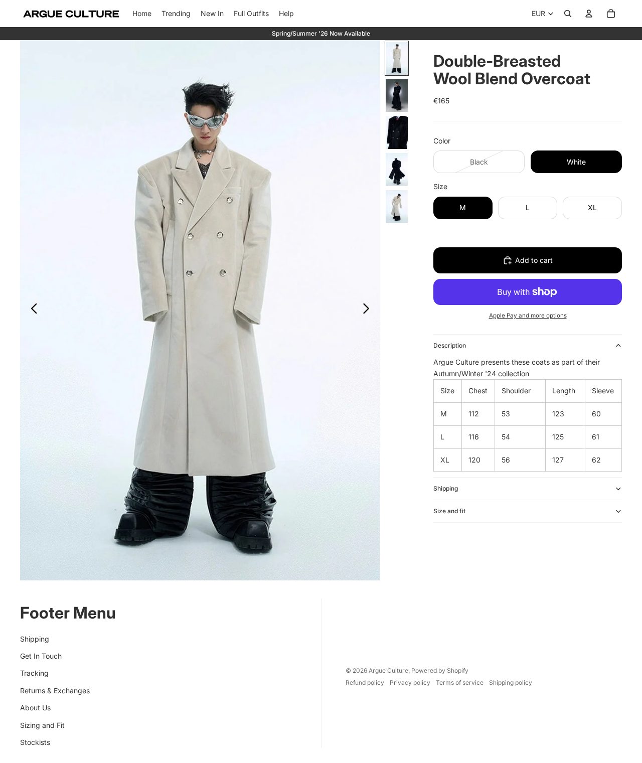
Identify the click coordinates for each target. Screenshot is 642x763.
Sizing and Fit (42, 725)
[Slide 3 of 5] (397, 132)
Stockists (35, 742)
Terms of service (460, 682)
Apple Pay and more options (528, 315)
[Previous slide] (31, 310)
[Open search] (568, 14)
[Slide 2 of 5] (397, 95)
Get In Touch (41, 656)
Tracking (34, 673)
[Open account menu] (589, 14)
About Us (35, 707)
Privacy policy (410, 682)
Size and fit (449, 511)
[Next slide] (369, 310)
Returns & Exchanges (55, 690)
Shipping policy (510, 682)
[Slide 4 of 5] (397, 169)
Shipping (445, 488)
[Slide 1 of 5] (397, 58)
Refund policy (365, 682)
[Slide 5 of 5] (397, 206)
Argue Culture (388, 670)
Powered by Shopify (439, 670)
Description (449, 345)
